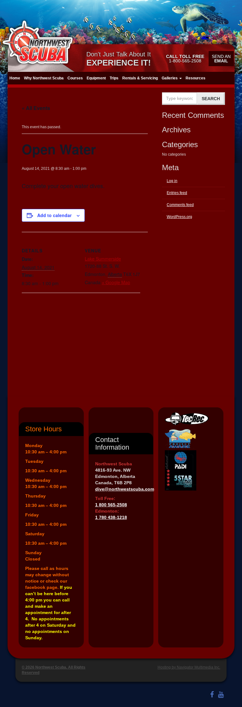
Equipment (96, 78)
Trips (114, 78)
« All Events (36, 108)
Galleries (170, 78)
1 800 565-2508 (111, 504)
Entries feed (177, 193)
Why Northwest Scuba (44, 78)
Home (14, 78)
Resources (195, 78)
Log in (172, 181)
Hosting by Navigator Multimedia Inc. (189, 667)
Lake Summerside (103, 259)
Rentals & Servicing (140, 78)
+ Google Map (116, 282)
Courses (75, 78)
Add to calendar (54, 215)
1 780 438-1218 (111, 517)
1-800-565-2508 (185, 58)
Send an (221, 58)
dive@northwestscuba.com (124, 488)
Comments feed (180, 205)
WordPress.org (179, 217)
